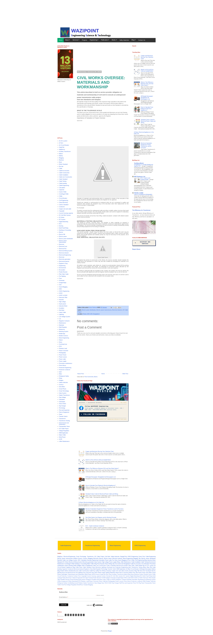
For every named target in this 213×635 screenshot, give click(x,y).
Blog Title (149, 567)
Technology (62, 408)
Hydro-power (62, 304)
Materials (61, 325)
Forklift (103, 577)
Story (102, 583)
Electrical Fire (62, 248)
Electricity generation (64, 259)
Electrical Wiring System (65, 250)
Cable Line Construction (65, 177)
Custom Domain (105, 576)
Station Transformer (64, 395)
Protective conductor (64, 369)
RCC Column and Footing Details (145, 178)
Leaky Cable (62, 312)
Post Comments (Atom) (90, 376)
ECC (60, 223)
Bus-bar (61, 166)
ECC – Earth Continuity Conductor (94, 526)
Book (60, 162)
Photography (62, 352)
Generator (61, 280)
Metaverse (62, 329)
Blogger (110, 631)
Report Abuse (136, 249)
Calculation (62, 187)
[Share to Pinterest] (120, 307)
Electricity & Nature (71, 577)
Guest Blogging (63, 287)
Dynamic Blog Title (134, 570)
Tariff (120, 583)
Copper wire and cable (65, 209)
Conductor (62, 206)
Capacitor (61, 189)
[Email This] (114, 307)
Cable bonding (63, 183)
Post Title (135, 572)
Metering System (63, 331)
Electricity (61, 257)
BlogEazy (60, 556)
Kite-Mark (61, 310)
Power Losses (63, 357)
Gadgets (107, 577)
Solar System (62, 393)
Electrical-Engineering (65, 255)
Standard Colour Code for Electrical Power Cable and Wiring (101, 494)
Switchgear (62, 401)
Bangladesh (127, 563)
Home (60, 40)
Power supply (62, 361)
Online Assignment (62, 581)
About (67, 40)
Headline (62, 579)
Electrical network (117, 310)
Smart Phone (62, 389)
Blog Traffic (76, 567)
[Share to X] (117, 307)
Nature (61, 340)
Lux (60, 318)
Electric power (63, 236)
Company (108, 570)
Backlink (59, 560)
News (60, 342)
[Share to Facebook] (119, 307)
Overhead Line (63, 344)
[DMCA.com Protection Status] (113, 624)
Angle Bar (61, 147)
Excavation (62, 270)
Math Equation (63, 327)
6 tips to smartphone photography (143, 194)
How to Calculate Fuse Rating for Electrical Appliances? (100, 485)
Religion (61, 380)
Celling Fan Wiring (100, 570)
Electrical (61, 244)
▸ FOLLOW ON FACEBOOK (93, 414)
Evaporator (80, 577)
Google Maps (62, 282)
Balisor (61, 153)
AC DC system (63, 141)
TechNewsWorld (139, 163)
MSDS (114, 579)
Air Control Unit (119, 563)
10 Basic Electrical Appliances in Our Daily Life (91, 502)
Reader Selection (151, 581)
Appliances (62, 149)
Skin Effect (62, 386)
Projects (84, 40)
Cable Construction (64, 172)
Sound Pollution (78, 583)
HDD (60, 289)
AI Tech (61, 143)
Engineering (94, 40)
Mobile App (62, 333)
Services (75, 40)
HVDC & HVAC (63, 295)
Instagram (88, 579)
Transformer (62, 418)
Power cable (62, 359)
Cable (60, 168)
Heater (99, 572)
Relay (60, 378)
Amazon (97, 574)
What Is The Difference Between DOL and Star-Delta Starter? (102, 468)
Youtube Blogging (88, 584)
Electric (61, 232)
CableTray (92, 570)
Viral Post (63, 584)
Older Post (125, 373)
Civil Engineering (63, 200)
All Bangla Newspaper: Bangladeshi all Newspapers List (100, 477)
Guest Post (142, 556)
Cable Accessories (64, 170)
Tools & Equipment (64, 412)
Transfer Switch (63, 416)
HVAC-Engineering (64, 291)
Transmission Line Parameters (64, 423)
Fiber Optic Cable (63, 274)
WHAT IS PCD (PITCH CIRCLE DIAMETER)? (98, 460)
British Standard (63, 164)
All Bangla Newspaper (145, 569)
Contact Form (77, 576)
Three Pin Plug (137, 583)
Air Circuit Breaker (64, 145)
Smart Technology (64, 391)
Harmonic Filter (63, 297)
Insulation (61, 308)
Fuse (60, 278)
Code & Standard (63, 204)
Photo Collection (103, 581)
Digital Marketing (63, 221)
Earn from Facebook (145, 570)
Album (144, 567)
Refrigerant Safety (64, 376)
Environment (62, 267)
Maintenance (62, 323)
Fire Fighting (62, 276)
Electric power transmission (103, 310)
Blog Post (97, 563)
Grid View (91, 572)
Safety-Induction (63, 382)
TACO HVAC (62, 403)
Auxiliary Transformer (65, 151)
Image (103, 572)
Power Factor (62, 355)
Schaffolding (71, 583)
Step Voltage (62, 397)
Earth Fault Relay (63, 228)
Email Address (63, 597)
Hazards (61, 299)
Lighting (107, 572)
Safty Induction (124, 40)
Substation (62, 399)
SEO (79, 560)
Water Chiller (62, 435)
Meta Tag (137, 579)
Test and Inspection (64, 410)
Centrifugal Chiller (64, 194)
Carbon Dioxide (143, 574)
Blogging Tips (137, 558)
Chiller (60, 196)
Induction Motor (63, 306)
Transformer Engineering (92, 545)
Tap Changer (62, 406)
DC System (62, 219)
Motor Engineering (115, 545)
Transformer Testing (64, 420)
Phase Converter (63, 350)
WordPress (80, 584)
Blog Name (131, 574)
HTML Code (127, 577)
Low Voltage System (64, 316)
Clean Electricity (63, 202)
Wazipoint (60, 562)
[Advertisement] (50, 11)
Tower (60, 414)
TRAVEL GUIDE (138, 193)
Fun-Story (115, 560)
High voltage (62, 301)
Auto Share (109, 574)
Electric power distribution (89, 310)
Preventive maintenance (65, 363)
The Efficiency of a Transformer (141, 210)
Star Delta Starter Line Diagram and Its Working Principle (100, 517)
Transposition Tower (64, 426)
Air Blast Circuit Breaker (132, 569)
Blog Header (60, 570)
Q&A (60, 372)
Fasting (91, 577)
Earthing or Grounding (65, 230)
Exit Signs (85, 577)
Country (126, 570)
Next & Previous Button (125, 572)
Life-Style (107, 556)
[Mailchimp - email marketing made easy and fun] (95, 606)
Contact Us (141, 40)
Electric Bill (62, 234)
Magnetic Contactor (64, 321)
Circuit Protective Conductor (65, 576)
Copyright (61, 211)
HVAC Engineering (140, 545)
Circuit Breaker (63, 198)
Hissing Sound (69, 579)
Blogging (61, 158)
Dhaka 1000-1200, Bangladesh (91, 314)
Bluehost (61, 160)
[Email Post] (111, 307)
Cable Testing (62, 181)
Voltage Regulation (64, 430)
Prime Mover (62, 365)
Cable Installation (63, 175)
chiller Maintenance (64, 441)
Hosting (76, 579)
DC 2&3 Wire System (65, 215)
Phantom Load (63, 348)
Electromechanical (64, 261)
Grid (60, 284)
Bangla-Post (123, 556)
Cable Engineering (65, 545)
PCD (60, 346)
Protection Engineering (65, 367)
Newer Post (80, 373)
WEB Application (63, 433)
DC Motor (61, 217)
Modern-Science (63, 335)
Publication (104, 40)
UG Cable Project (64, 428)
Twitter (59, 584)
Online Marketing (72, 581)
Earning (61, 226)
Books (114, 40)
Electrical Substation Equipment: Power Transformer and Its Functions (104, 509)
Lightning (61, 314)
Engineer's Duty (63, 263)
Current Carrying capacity (66, 213)
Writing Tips (111, 563)
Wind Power (62, 437)
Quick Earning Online (71, 565)
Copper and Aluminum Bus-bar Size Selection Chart (99, 451)
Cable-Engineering (64, 185)
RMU (60, 374)
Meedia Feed (130, 579)
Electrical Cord (63, 246)
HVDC (61, 293)
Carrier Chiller (62, 192)
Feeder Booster (63, 272)
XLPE (60, 439)
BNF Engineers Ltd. (139, 176)
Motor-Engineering (64, 338)
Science (61, 384)
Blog (133, 40)
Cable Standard (63, 179)
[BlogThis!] (116, 307)
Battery (61, 155)
